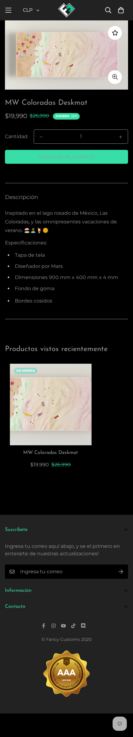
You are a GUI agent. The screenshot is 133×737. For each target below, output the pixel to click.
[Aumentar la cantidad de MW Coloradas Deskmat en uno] (121, 137)
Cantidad (16, 136)
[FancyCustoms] (66, 10)
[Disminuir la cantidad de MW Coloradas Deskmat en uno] (41, 137)
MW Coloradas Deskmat (50, 452)
